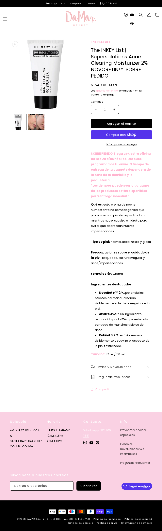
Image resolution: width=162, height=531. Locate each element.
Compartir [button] (102, 389)
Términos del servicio (79, 522)
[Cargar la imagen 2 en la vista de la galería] (36, 122)
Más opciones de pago (121, 144)
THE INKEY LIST (100, 41)
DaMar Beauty (35, 519)
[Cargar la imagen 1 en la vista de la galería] (18, 122)
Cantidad (97, 102)
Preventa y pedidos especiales (133, 432)
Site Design (54, 519)
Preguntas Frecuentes (135, 463)
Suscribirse (89, 486)
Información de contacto (136, 522)
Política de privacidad (138, 519)
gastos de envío (107, 90)
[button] (5, 19)
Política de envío (107, 522)
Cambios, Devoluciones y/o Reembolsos (132, 449)
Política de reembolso (107, 519)
